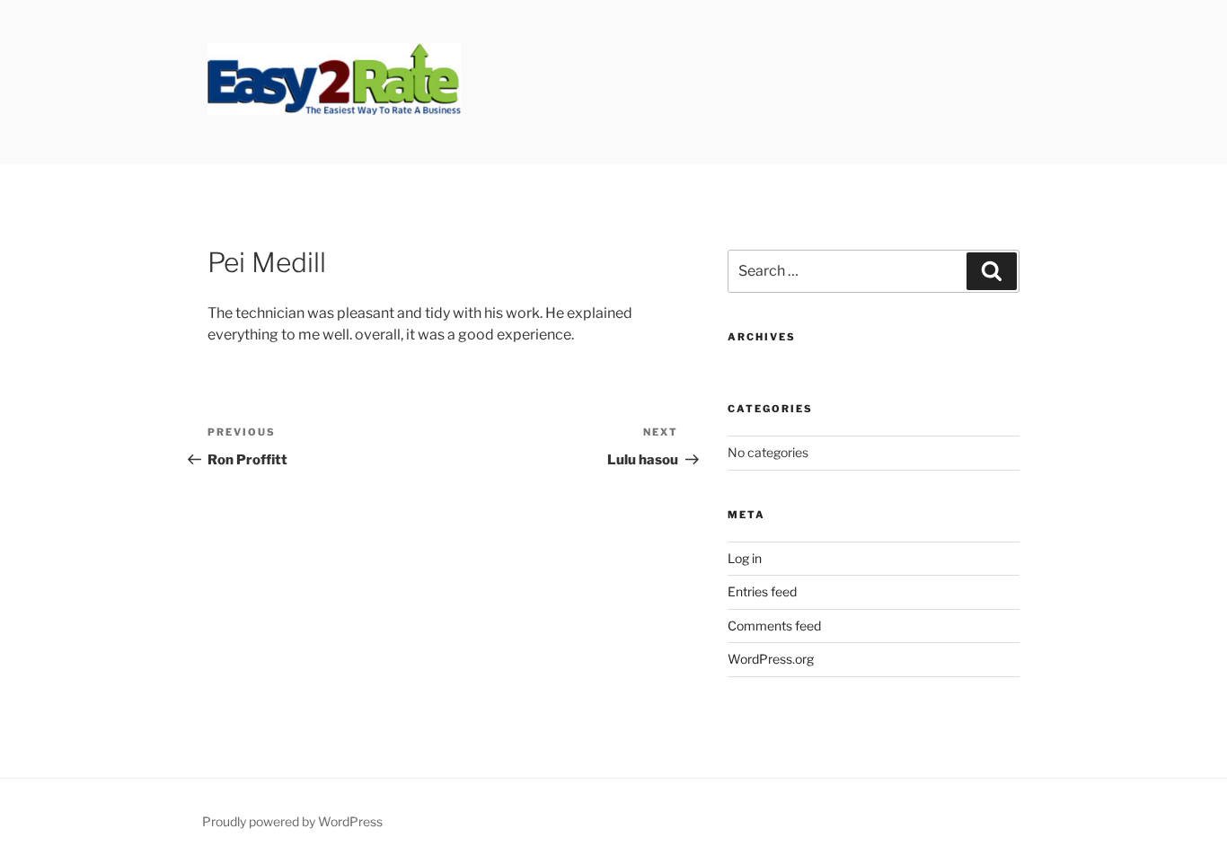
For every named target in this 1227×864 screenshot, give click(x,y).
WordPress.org (771, 658)
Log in (745, 558)
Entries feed (762, 591)
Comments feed (774, 625)
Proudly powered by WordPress (292, 821)
